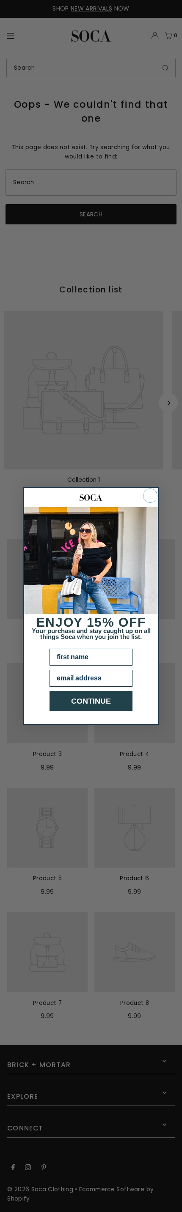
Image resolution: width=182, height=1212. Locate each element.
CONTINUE (91, 701)
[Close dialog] (150, 495)
